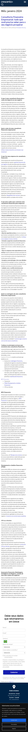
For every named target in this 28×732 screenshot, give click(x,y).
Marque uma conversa (16, 455)
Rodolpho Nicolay (21, 28)
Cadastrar (14, 672)
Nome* (5, 627)
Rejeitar (14, 728)
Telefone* (5, 638)
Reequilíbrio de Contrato (13, 195)
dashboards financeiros (16, 376)
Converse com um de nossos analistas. (16, 516)
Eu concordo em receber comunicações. (11, 656)
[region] (14, 717)
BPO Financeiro (5, 379)
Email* (4, 633)
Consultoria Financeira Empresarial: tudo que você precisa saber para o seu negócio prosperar (13, 20)
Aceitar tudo (14, 720)
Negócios (11, 682)
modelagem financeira (16, 361)
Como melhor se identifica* (10, 650)
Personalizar (14, 724)
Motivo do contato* (8, 644)
